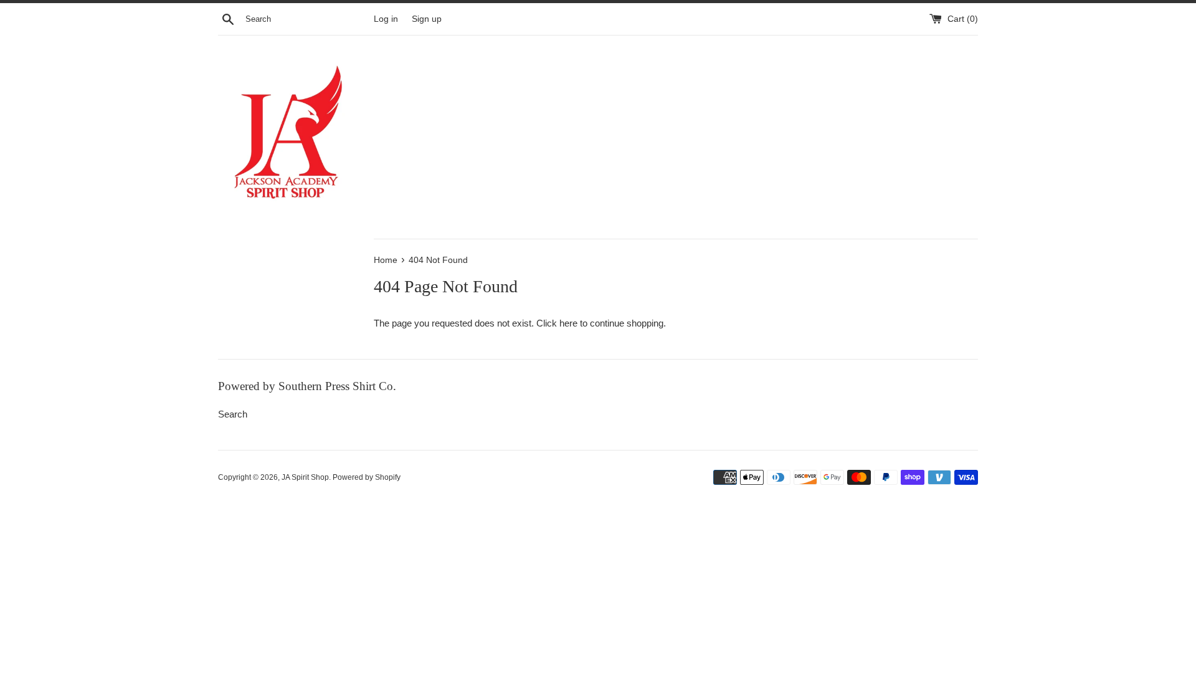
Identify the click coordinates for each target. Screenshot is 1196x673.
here (568, 323)
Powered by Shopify (367, 477)
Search (232, 414)
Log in (386, 19)
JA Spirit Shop (305, 477)
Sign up (427, 19)
